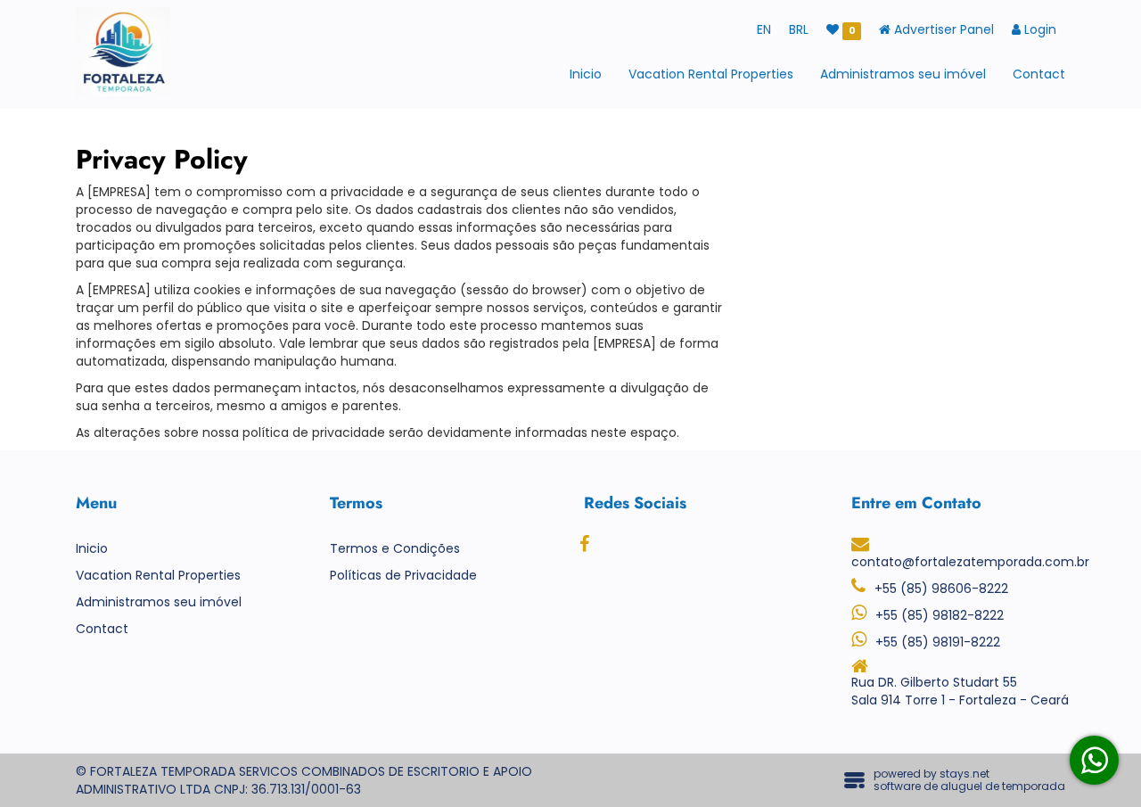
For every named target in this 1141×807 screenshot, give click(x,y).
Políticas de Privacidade (403, 575)
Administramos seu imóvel (903, 74)
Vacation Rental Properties (710, 74)
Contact (1039, 74)
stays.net (964, 773)
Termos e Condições (395, 548)
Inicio (586, 74)
